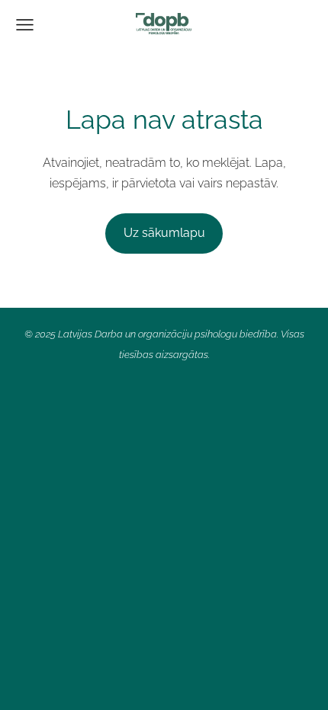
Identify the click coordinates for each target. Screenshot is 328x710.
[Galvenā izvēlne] (25, 25)
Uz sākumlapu (164, 232)
